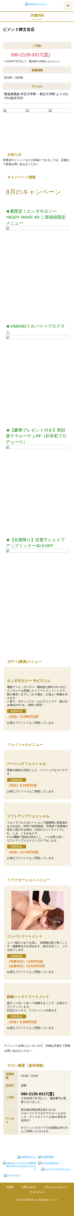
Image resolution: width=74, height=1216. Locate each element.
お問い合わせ (29, 1186)
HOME (10, 1186)
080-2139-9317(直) (30, 54)
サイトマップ (37, 1191)
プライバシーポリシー (56, 1186)
